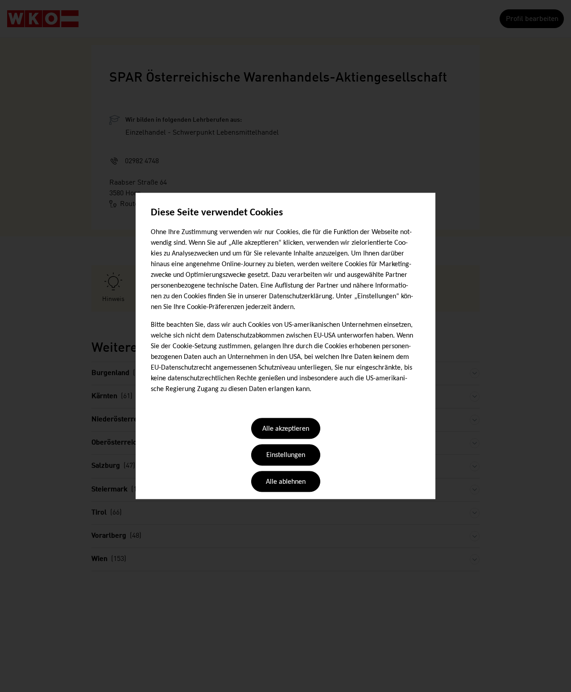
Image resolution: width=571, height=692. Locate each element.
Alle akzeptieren (285, 428)
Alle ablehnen (286, 482)
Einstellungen (285, 455)
